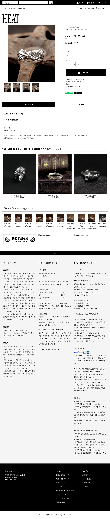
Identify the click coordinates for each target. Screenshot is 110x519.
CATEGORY (22, 8)
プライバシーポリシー (63, 494)
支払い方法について (63, 475)
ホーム (58, 471)
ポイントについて (62, 486)
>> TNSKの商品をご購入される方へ (50, 349)
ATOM (62, 502)
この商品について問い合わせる (75, 79)
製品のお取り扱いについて (73, 81)
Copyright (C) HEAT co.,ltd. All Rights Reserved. (55, 515)
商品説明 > (29, 104)
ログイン (81, 3)
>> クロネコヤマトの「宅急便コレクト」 (87, 314)
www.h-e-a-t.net (10, 479)
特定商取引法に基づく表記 (73, 86)
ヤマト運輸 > (42, 276)
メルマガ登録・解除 (88, 8)
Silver (71, 26)
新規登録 (92, 3)
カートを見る (86, 479)
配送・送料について (63, 479)
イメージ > (81, 104)
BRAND (13, 8)
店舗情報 (85, 486)
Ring (75, 26)
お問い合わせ (102, 8)
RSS (57, 502)
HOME (5, 8)
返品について (69, 84)
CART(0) (104, 3)
